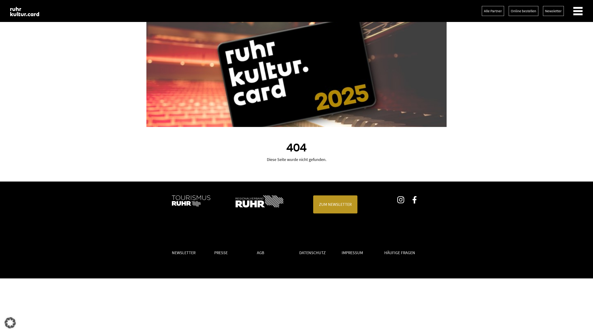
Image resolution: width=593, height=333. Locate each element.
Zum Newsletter (335, 204)
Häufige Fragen (399, 252)
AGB (260, 252)
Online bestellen (523, 11)
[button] (10, 323)
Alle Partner (493, 11)
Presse (221, 252)
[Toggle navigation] (578, 11)
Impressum (352, 252)
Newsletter (553, 11)
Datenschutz (312, 252)
